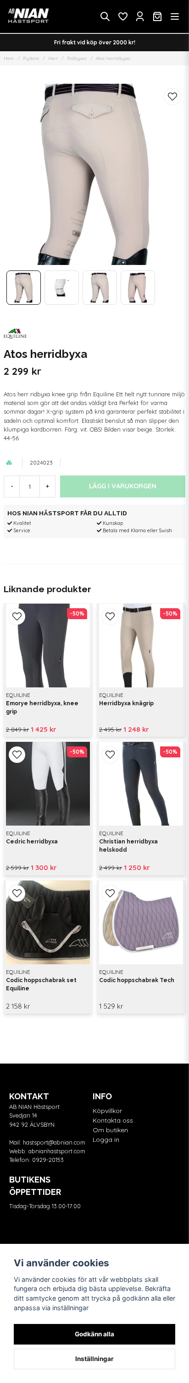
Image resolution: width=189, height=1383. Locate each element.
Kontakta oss (113, 1120)
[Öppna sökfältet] (105, 16)
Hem (9, 58)
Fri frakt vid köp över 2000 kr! (94, 42)
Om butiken (110, 1130)
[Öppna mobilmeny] (174, 16)
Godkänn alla (94, 1334)
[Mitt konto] (140, 16)
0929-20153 (48, 1159)
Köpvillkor (107, 1111)
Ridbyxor (77, 58)
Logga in (106, 1139)
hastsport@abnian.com (54, 1142)
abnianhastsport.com (56, 1151)
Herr (53, 58)
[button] (172, 96)
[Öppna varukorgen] (157, 16)
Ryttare (31, 58)
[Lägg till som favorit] (122, 16)
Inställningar (94, 1358)
